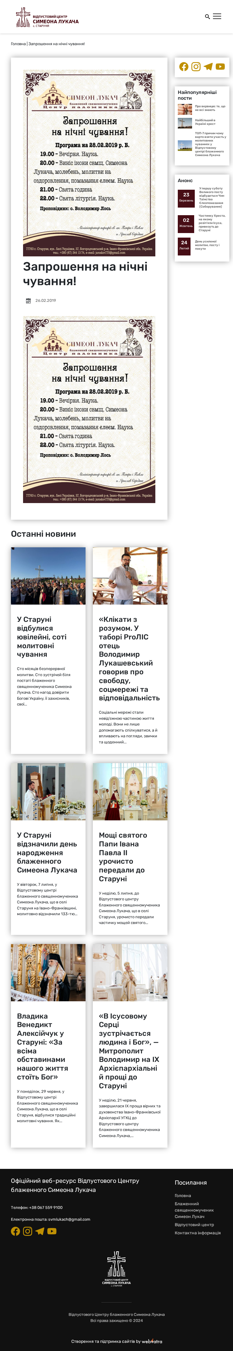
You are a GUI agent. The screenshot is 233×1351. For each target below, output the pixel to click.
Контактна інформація (198, 1233)
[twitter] (220, 66)
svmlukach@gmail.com (69, 1219)
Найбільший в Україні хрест (205, 122)
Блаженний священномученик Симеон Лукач (194, 1210)
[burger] (217, 16)
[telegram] (208, 66)
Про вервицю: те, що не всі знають (210, 108)
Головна (18, 44)
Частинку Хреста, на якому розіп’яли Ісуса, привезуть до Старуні (212, 223)
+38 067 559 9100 (45, 1207)
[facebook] (183, 66)
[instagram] (196, 66)
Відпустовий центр (194, 1224)
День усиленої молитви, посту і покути (207, 245)
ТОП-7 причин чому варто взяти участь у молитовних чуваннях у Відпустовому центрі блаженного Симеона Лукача (210, 144)
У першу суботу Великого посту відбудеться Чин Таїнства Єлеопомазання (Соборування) (211, 197)
